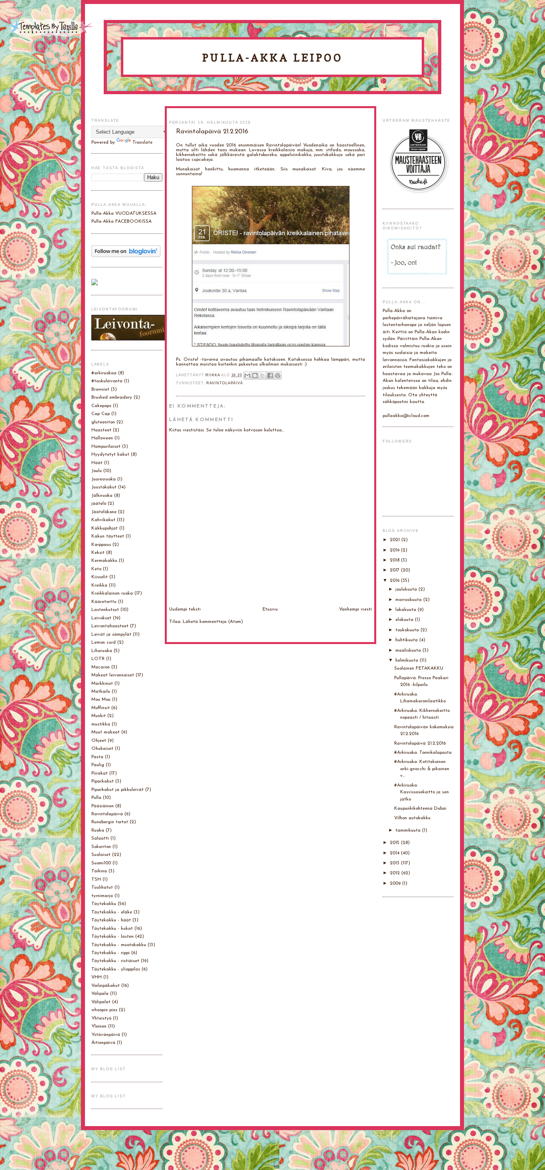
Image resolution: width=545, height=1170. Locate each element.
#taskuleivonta (106, 381)
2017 (395, 570)
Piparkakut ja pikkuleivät (117, 789)
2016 (395, 580)
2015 (395, 842)
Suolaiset (101, 854)
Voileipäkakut (105, 985)
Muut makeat (105, 732)
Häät (97, 462)
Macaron (100, 667)
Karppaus (101, 544)
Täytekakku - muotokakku (118, 945)
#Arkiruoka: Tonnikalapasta (423, 752)
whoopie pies (104, 1010)
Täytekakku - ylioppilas (115, 969)
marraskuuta (409, 599)
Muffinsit (100, 708)
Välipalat (101, 1002)
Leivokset (101, 618)
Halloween (102, 438)
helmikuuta (407, 660)
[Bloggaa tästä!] (255, 375)
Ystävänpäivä (105, 1034)
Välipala (100, 993)
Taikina (99, 871)
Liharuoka (101, 650)
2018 (395, 560)
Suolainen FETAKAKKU (418, 668)
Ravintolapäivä (224, 383)
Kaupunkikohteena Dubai (420, 808)
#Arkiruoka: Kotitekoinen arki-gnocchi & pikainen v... (421, 768)
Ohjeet (98, 740)
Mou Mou (101, 699)
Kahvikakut (103, 520)
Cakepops (101, 405)
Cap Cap (100, 413)
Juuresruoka (103, 479)
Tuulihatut (102, 887)
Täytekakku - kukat (112, 928)
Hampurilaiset (105, 446)
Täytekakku (103, 903)
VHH (96, 977)
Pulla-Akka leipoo (272, 57)
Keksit (98, 552)
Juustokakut (104, 487)
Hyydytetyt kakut (110, 454)
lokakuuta (406, 609)
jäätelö (98, 503)
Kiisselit (99, 577)
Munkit (98, 715)
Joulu (96, 470)
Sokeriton (101, 846)
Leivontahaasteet (109, 626)
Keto (96, 569)
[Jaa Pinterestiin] (278, 375)
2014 (395, 853)
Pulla (96, 797)
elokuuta (405, 619)
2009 (396, 883)
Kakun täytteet (107, 536)
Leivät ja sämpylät (111, 634)
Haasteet (101, 430)
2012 (395, 873)
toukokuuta (408, 630)
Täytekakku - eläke (111, 912)
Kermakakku (104, 560)
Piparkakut (102, 781)
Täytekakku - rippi (110, 953)
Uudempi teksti (185, 609)
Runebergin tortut (109, 822)
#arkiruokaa (104, 373)
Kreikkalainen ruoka (112, 593)
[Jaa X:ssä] (263, 375)
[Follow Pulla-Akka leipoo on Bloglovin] (125, 255)
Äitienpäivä (103, 1042)
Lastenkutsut (105, 609)
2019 (395, 550)
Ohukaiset (102, 748)
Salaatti (100, 838)
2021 (395, 540)
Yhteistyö (101, 1018)
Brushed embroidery (111, 397)
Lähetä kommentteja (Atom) (213, 621)
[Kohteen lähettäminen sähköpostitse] (247, 375)
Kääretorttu (104, 601)
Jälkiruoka (102, 495)
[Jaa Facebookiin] (270, 375)
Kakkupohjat (104, 528)
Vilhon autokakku (412, 818)
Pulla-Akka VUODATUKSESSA (123, 213)
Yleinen (99, 1026)
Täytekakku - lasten (112, 936)
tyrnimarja (102, 895)
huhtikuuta (407, 640)
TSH (96, 879)
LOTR (98, 658)
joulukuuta (407, 589)
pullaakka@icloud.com (406, 415)
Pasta (97, 757)
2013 (395, 863)
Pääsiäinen (102, 806)
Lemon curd (103, 642)
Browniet (100, 389)
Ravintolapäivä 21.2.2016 (420, 743)
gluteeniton (103, 422)
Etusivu (270, 609)
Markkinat (102, 683)
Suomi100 (101, 863)
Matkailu (100, 691)
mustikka (100, 724)
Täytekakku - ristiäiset (115, 961)
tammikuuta (408, 830)
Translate (142, 142)
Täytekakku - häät (111, 920)
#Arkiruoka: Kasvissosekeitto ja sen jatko (421, 792)
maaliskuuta (409, 650)
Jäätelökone (104, 512)
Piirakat (99, 773)
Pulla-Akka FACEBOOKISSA (121, 221)
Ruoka (97, 830)
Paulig (97, 765)
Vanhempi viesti (355, 609)
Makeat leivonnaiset (112, 675)
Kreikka (99, 585)
